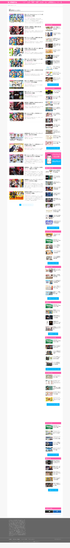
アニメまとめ (41, 2)
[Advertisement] (26, 127)
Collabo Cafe (12, 2)
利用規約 (34, 541)
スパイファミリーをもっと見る (53, 404)
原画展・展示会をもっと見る (53, 227)
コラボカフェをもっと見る (53, 84)
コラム (46, 2)
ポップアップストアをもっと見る (53, 148)
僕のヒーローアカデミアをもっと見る (53, 369)
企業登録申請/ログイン (52, 2)
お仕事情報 (37, 2)
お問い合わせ (18, 531)
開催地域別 (32, 2)
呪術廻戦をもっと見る (53, 333)
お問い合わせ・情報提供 (16, 539)
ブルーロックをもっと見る (53, 454)
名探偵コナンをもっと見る (53, 298)
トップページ (24, 2)
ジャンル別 (28, 2)
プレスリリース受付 (24, 539)
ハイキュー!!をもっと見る (53, 263)
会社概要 (10, 539)
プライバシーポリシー (31, 539)
